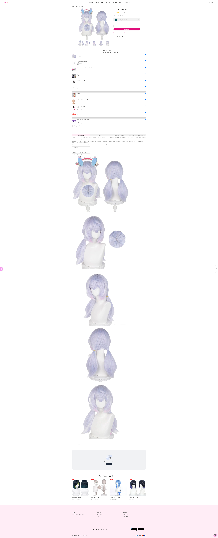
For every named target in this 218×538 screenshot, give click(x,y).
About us (125, 512)
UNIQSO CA (76, 535)
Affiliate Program (100, 516)
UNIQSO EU (125, 519)
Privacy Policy (74, 519)
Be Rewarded (99, 519)
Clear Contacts (111, 2)
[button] (215, 535)
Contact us (128, 2)
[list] (94, 24)
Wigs (116, 2)
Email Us (99, 512)
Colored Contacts (103, 2)
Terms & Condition (75, 521)
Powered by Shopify (83, 535)
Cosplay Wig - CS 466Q (134, 497)
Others (120, 2)
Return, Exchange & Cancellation (78, 514)
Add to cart (130, 26)
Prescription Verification (76, 516)
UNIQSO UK (125, 516)
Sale (123, 2)
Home (73, 6)
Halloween (97, 2)
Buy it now (126, 29)
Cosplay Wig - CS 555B (76, 497)
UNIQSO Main (126, 514)
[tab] (81, 135)
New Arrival (91, 2)
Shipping (73, 512)
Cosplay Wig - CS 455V (115, 497)
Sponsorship (99, 514)
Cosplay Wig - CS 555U (79, 6)
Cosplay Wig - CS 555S (96, 497)
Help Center (99, 521)
